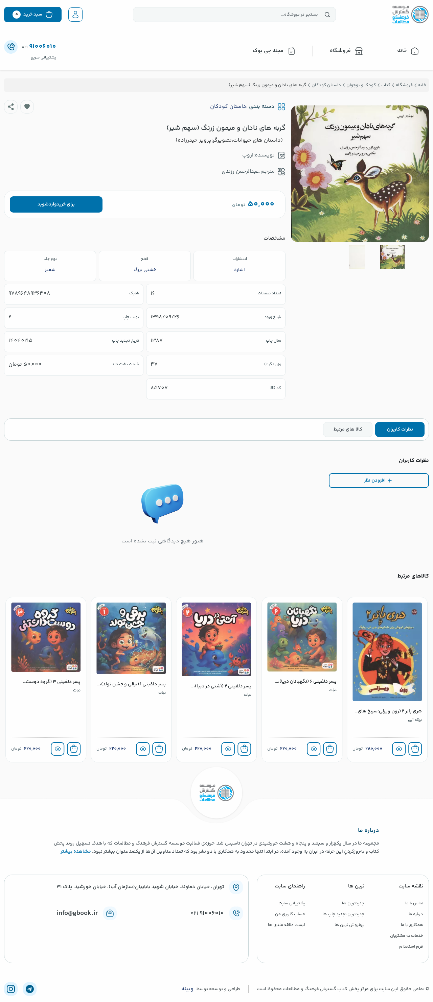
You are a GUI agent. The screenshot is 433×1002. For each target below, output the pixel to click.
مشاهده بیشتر (76, 851)
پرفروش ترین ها (349, 925)
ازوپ (247, 155)
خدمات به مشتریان (406, 935)
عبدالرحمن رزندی (240, 171)
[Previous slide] (418, 174)
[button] (27, 107)
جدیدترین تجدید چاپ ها (343, 914)
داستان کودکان (228, 107)
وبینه (187, 989)
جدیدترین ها (353, 903)
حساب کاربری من (290, 914)
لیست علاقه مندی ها (286, 925)
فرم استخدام (411, 946)
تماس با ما (414, 903)
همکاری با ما (412, 925)
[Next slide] (301, 174)
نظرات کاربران (400, 429)
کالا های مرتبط (348, 429)
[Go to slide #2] (357, 257)
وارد (52, 204)
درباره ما (416, 914)
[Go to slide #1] (392, 257)
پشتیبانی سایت (291, 903)
